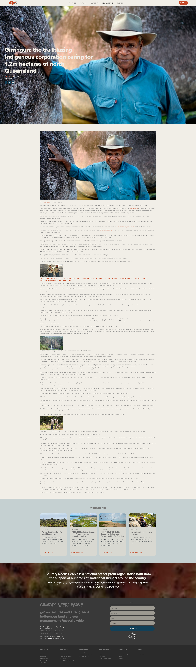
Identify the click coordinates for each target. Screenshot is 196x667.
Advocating (62, 652)
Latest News (102, 652)
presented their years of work (125, 227)
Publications (102, 656)
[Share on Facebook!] (9, 82)
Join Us (120, 656)
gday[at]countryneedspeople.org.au (54, 627)
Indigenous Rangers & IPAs (66, 656)
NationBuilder (60, 639)
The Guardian (48, 202)
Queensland (134, 209)
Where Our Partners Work (85, 654)
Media (100, 654)
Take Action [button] (122, 3)
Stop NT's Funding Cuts (124, 654)
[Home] (13, 3)
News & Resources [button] (109, 3)
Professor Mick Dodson (107, 230)
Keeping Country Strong (105, 658)
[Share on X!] (6, 82)
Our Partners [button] (96, 3)
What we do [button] (84, 3)
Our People (43, 656)
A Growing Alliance (84, 652)
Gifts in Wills (141, 654)
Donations (141, 652)
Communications (64, 658)
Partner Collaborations (65, 654)
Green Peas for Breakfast (59, 636)
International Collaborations (67, 660)
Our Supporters (44, 658)
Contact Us (43, 662)
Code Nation (50, 639)
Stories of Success (84, 656)
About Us (42, 652)
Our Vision (42, 654)
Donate (121, 658)
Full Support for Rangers (125, 652)
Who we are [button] (74, 3)
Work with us (43, 660)
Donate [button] (184, 3)
